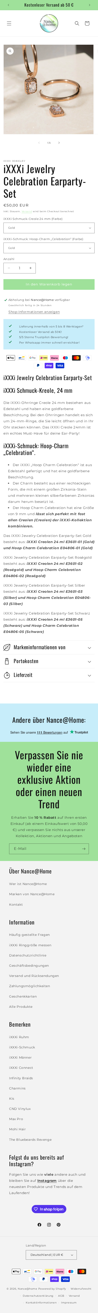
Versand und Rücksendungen (34, 976)
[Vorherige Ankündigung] (8, 5)
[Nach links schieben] (39, 143)
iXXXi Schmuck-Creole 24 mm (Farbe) (33, 219)
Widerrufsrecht (81, 1288)
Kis (11, 1099)
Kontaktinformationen (41, 1302)
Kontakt (16, 904)
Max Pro (16, 1119)
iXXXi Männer (20, 1057)
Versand (27, 211)
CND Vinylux (20, 1109)
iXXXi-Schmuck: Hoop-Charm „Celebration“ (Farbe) (43, 239)
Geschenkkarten (23, 996)
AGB (61, 1295)
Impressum (69, 1302)
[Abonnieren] (84, 848)
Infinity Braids (21, 1078)
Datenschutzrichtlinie (27, 955)
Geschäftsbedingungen (29, 966)
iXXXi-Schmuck (22, 1047)
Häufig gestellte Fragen (29, 935)
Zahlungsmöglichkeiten (29, 986)
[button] (9, 23)
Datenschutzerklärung (38, 1295)
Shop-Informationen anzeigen (34, 312)
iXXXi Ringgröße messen (30, 945)
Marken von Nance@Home (32, 894)
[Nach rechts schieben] (59, 143)
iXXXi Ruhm (19, 1037)
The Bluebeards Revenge (30, 1140)
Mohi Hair (17, 1129)
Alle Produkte (21, 1007)
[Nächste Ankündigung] (90, 5)
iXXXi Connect (21, 1068)
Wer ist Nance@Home (28, 884)
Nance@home (27, 1288)
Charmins (17, 1088)
